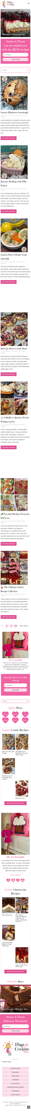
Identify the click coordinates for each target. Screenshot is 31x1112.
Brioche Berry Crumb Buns (14, 348)
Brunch (15, 1072)
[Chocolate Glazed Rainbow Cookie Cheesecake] (8, 933)
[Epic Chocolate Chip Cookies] (8, 742)
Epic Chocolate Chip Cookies (8, 752)
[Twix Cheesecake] (8, 905)
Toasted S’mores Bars (10, 1007)
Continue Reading (8, 138)
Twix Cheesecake (7, 915)
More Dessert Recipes (15, 803)
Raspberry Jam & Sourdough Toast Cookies (7, 777)
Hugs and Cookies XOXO (7, 4)
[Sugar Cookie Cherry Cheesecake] (21, 955)
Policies (23, 1105)
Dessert (15, 1076)
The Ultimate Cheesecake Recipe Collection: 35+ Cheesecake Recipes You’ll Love (21, 918)
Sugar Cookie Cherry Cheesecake (21, 965)
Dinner (15, 1080)
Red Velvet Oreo (20, 798)
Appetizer (15, 1068)
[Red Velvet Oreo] (21, 789)
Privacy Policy (6, 1062)
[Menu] (28, 3)
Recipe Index (16, 1105)
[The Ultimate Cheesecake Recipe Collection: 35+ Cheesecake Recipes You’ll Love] (21, 905)
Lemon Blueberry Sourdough (14, 112)
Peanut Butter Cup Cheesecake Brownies (15, 33)
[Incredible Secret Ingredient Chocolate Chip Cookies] (21, 742)
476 (15, 626)
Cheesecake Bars (15, 1087)
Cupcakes (15, 1095)
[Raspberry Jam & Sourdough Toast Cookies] (8, 766)
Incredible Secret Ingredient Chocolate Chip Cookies (21, 753)
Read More (15, 875)
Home (6, 1105)
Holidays (15, 1083)
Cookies (15, 1091)
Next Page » (24, 626)
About (10, 1105)
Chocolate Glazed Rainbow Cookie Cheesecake (7, 944)
